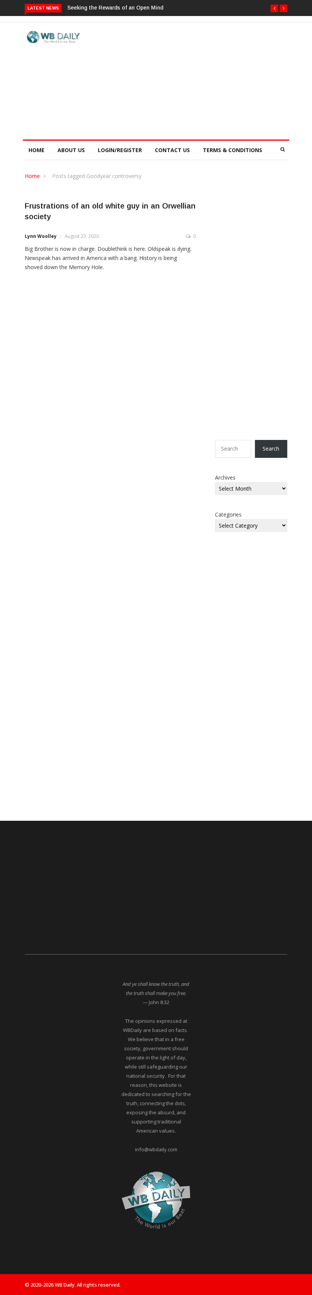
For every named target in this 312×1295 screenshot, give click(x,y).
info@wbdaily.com (156, 1149)
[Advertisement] (202, 79)
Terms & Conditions (232, 150)
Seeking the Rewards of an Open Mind (115, 8)
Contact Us (172, 150)
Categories (228, 514)
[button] (274, 8)
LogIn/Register (120, 150)
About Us (71, 150)
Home (37, 150)
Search (271, 448)
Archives (225, 477)
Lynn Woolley (41, 236)
